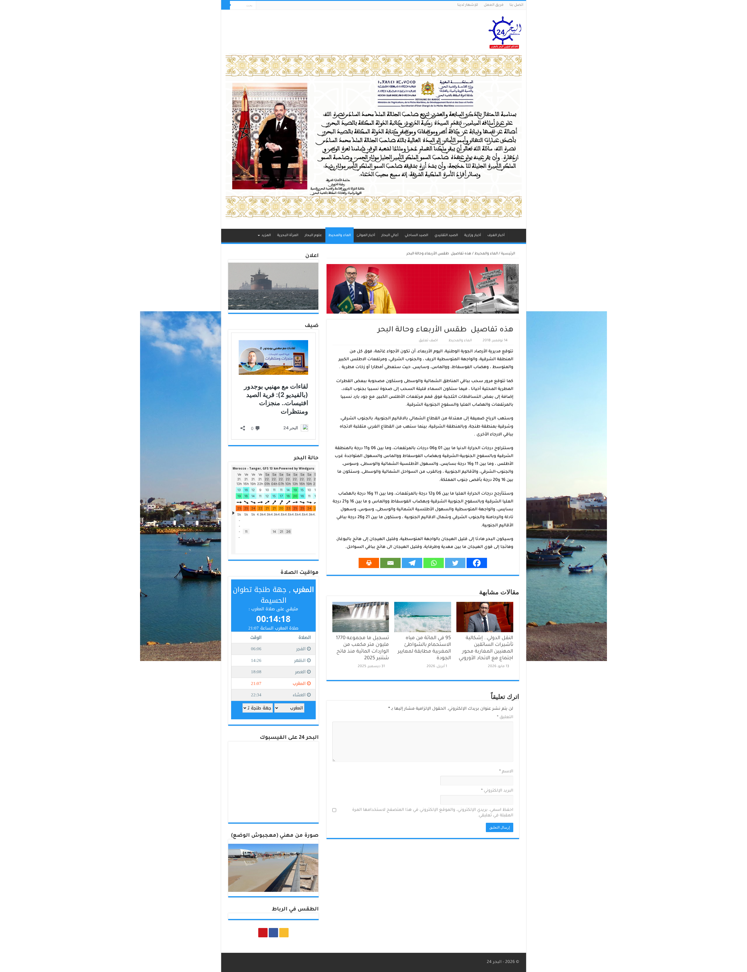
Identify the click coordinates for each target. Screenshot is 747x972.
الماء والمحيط (339, 236)
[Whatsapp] (433, 563)
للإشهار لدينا (467, 5)
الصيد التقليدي (446, 236)
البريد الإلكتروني (497, 791)
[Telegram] (412, 563)
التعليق (505, 717)
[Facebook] (266, 5)
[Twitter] (455, 563)
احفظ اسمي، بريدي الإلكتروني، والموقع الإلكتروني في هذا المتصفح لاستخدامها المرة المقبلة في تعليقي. (432, 813)
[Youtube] (260, 5)
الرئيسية (515, 235)
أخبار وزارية (472, 236)
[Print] (369, 563)
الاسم (506, 771)
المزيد (266, 236)
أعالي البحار (389, 236)
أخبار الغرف (496, 236)
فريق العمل (494, 5)
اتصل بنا (516, 5)
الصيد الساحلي (416, 236)
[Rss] (271, 5)
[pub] (374, 136)
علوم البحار (313, 236)
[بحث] (225, 5)
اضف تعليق (428, 341)
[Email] (390, 563)
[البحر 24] (505, 31)
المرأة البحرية (287, 236)
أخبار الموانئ (366, 236)
